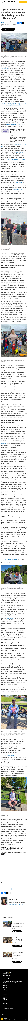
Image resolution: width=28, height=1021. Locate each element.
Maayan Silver (13, 899)
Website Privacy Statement (8, 1008)
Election (7, 889)
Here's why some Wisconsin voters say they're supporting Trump (18, 939)
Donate (24, 2)
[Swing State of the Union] (5, 131)
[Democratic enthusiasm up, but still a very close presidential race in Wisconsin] (7, 954)
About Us (5, 987)
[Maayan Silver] (4, 901)
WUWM (20, 883)
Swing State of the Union (17, 131)
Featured (17, 886)
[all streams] (26, 1019)
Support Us (5, 999)
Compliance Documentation (9, 1007)
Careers (4, 998)
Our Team (5, 988)
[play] (2, 1019)
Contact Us (5, 997)
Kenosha (15, 889)
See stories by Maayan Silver (16, 904)
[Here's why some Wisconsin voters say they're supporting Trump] (7, 940)
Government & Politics (10, 883)
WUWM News (8, 886)
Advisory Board (6, 989)
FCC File (4, 1006)
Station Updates (6, 990)
